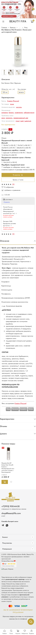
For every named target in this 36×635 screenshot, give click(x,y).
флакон (21, 92)
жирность (9, 118)
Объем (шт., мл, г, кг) (8, 89)
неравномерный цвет (20, 118)
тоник (12, 104)
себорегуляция (29, 112)
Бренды (13, 27)
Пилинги (15, 409)
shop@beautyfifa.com (11, 513)
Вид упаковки (22, 89)
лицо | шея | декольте (23, 121)
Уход (26, 27)
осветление (19, 112)
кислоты (19, 107)
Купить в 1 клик (18, 180)
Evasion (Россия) (13, 101)
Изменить (7, 202)
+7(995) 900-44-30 (11, 506)
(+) (9, 145)
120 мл (5, 92)
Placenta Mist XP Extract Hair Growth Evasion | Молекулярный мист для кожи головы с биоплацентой (8, 467)
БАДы (31, 409)
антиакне (5, 112)
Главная (4, 27)
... (20, 27)
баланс (11, 112)
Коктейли (23, 409)
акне (3, 118)
